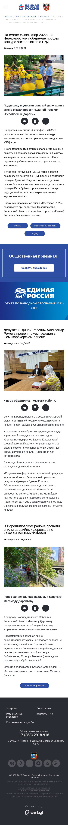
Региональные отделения (14, 715)
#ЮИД (17, 225)
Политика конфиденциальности (34, 790)
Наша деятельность (26, 16)
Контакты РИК (44, 713)
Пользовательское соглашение (34, 788)
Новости (44, 16)
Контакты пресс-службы (20, 722)
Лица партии (43, 708)
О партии (11, 708)
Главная (8, 16)
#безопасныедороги (45, 225)
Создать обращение (34, 267)
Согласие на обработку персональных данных (34, 796)
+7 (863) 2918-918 (34, 735)
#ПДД (35, 233)
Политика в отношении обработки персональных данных (34, 793)
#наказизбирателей (34, 685)
